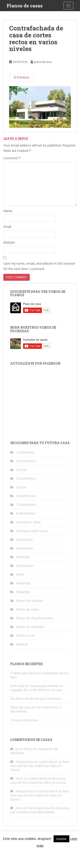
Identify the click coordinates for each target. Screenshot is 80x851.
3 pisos (21, 487)
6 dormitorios (26, 513)
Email (7, 226)
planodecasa (43, 62)
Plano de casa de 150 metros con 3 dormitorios (35, 709)
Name (7, 211)
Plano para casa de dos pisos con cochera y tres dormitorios (40, 810)
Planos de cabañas (29, 600)
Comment (11, 158)
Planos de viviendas (30, 627)
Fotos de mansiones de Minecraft (34, 751)
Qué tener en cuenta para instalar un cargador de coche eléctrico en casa (36, 688)
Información (25, 566)
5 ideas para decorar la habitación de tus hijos (39, 675)
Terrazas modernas (24, 720)
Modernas (23, 583)
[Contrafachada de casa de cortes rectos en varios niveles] (40, 106)
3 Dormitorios (26, 478)
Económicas (25, 548)
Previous (22, 77)
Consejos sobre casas (32, 531)
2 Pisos (21, 470)
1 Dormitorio (25, 452)
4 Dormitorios (26, 496)
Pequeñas (23, 592)
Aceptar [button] (61, 839)
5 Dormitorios (26, 504)
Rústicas (22, 644)
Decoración (24, 539)
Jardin (20, 574)
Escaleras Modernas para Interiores (35, 698)
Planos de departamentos (34, 618)
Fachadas (23, 557)
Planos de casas (25, 6)
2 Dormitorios (26, 461)
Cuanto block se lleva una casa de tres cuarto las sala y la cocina (39, 766)
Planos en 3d (25, 635)
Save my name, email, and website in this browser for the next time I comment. (39, 266)
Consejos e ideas (28, 522)
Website (9, 242)
